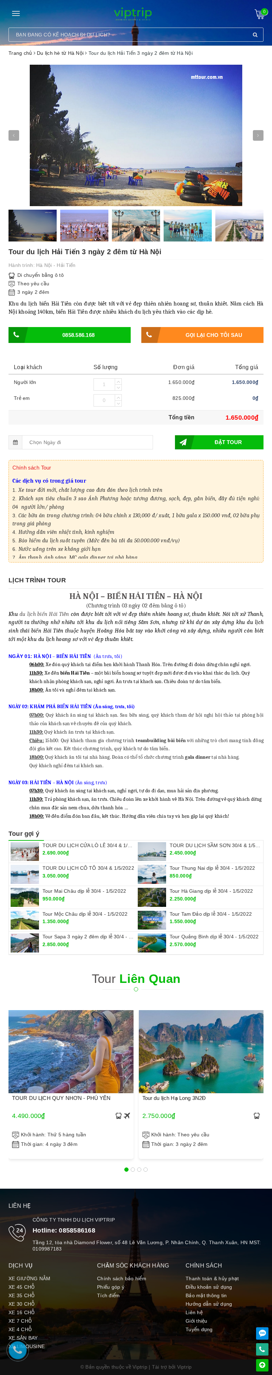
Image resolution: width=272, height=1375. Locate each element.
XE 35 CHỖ (21, 1295)
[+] (118, 381)
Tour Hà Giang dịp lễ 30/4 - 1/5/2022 (211, 891)
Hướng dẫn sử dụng (209, 1304)
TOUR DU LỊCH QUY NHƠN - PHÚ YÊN (61, 1098)
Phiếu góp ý (110, 1287)
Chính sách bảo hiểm (121, 1278)
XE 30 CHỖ (21, 1304)
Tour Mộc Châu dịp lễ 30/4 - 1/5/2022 (85, 914)
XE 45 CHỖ (21, 1287)
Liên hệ (194, 1312)
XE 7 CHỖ (20, 1321)
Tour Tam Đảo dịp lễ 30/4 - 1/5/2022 (211, 914)
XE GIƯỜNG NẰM (29, 1278)
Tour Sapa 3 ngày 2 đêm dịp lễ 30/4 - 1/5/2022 (95, 936)
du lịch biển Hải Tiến (44, 614)
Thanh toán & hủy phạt (212, 1278)
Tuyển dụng (199, 1329)
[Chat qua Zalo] (262, 1333)
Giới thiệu (197, 1321)
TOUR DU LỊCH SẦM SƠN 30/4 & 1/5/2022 (219, 845)
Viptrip (184, 1367)
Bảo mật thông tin (206, 1295)
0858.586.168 (78, 335)
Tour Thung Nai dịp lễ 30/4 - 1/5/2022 (212, 868)
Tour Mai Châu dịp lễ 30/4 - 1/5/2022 (84, 891)
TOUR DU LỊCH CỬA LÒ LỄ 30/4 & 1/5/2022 (92, 845)
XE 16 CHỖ (21, 1312)
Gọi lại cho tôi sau (214, 335)
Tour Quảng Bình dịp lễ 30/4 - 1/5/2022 (214, 936)
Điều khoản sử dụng (209, 1287)
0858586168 (77, 1230)
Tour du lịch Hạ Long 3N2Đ (174, 1098)
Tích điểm (108, 1295)
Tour (136, 978)
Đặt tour (228, 442)
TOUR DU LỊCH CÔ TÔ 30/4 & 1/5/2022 (88, 868)
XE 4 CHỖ (20, 1329)
